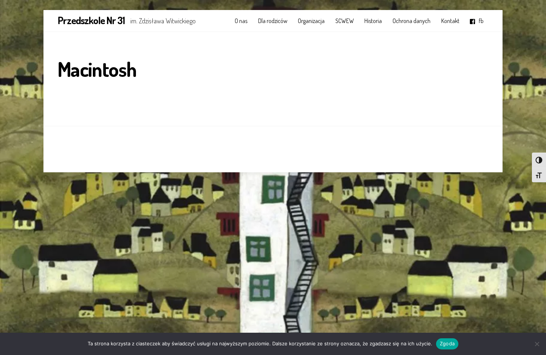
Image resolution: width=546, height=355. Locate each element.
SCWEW (344, 21)
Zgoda (447, 343)
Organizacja (311, 21)
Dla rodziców (272, 21)
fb (481, 21)
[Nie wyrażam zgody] (536, 344)
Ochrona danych (411, 21)
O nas (241, 21)
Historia (373, 21)
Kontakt (450, 21)
